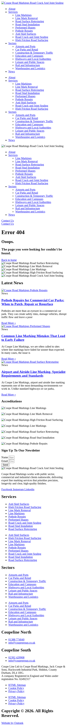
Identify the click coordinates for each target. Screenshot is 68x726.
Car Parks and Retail (26, 49)
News (11, 71)
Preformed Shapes (25, 27)
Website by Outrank (12, 722)
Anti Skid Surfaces (25, 33)
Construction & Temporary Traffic (34, 52)
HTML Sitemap (17, 684)
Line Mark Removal (26, 18)
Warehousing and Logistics (30, 68)
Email (5, 460)
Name (5, 457)
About (11, 8)
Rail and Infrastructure (27, 65)
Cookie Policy (16, 688)
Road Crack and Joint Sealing (31, 37)
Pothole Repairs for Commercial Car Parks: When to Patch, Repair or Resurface (32, 302)
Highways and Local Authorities (33, 58)
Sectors (12, 43)
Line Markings (23, 15)
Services (13, 11)
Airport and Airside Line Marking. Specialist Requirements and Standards (33, 373)
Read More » (8, 323)
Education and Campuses (29, 55)
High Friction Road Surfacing (31, 40)
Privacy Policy (16, 691)
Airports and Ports (25, 46)
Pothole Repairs (24, 30)
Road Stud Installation (27, 24)
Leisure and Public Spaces (29, 62)
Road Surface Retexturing (29, 21)
